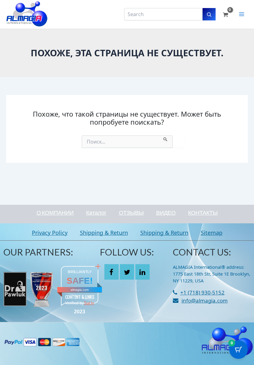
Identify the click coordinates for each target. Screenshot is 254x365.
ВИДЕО (166, 212)
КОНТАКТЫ (203, 212)
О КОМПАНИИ (55, 212)
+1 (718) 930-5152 (202, 292)
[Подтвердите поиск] (165, 138)
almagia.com (80, 289)
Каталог (96, 212)
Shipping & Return (104, 232)
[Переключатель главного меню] (241, 14)
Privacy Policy (50, 232)
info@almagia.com (205, 300)
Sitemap (211, 232)
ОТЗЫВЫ (131, 212)
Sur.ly (89, 303)
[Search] (209, 14)
